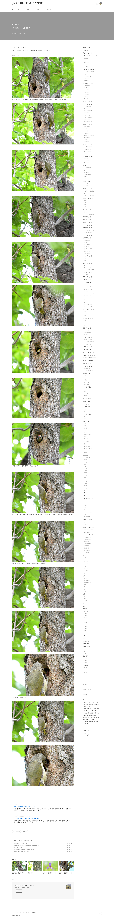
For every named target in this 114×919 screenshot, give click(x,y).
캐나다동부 (86, 80)
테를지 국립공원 (87, 332)
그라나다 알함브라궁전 (89, 270)
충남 (85, 416)
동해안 (85, 380)
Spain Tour (96, 704)
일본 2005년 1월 (87, 349)
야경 (84, 522)
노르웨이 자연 (87, 172)
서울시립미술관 (87, 434)
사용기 (84, 638)
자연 (85, 260)
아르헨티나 (86, 133)
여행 (95, 711)
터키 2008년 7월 (87, 282)
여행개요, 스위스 (87, 58)
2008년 (85, 488)
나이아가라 (86, 78)
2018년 (85, 466)
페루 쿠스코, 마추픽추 (89, 135)
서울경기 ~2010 (87, 582)
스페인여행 (85, 704)
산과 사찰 (85, 576)
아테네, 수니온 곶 (88, 121)
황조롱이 (86, 562)
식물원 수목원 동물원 (88, 535)
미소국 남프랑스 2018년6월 (90, 56)
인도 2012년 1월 (87, 238)
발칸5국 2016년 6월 (88, 83)
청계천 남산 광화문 (87, 512)
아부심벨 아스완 (87, 344)
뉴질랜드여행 (93, 713)
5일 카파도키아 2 (87, 298)
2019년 (85, 464)
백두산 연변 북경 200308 (89, 355)
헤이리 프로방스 (87, 532)
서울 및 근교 (86, 421)
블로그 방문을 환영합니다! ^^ (22, 887)
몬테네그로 (86, 94)
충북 (85, 418)
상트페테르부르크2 (88, 147)
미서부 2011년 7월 (87, 256)
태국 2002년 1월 (87, 363)
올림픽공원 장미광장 (94, 708)
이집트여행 (85, 721)
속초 (85, 378)
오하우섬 (86, 184)
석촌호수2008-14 (88, 448)
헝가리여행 (91, 719)
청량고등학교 (86, 641)
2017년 (85, 468)
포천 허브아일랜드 (88, 543)
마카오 (85, 313)
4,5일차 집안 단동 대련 (89, 195)
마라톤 (85, 500)
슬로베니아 (86, 88)
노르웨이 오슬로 (87, 174)
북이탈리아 (86, 62)
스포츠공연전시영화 (88, 498)
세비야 (85, 265)
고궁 (85, 436)
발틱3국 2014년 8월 (88, 156)
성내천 (85, 452)
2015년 (85, 473)
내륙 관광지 (86, 384)
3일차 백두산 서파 (88, 193)
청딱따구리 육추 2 (18, 847)
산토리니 (86, 108)
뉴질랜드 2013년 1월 (88, 198)
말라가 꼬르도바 (87, 267)
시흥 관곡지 (86, 546)
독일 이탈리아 (87, 368)
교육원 (85, 600)
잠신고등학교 (86, 656)
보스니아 (86, 96)
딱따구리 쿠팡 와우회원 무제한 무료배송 (26, 819)
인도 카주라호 (87, 251)
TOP (100, 913)
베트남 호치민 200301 (88, 360)
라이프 (84, 635)
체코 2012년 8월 (87, 219)
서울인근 (86, 578)
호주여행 (91, 721)
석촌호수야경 (86, 717)
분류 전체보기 (86, 47)
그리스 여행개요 (87, 106)
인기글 (89, 689)
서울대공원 (86, 548)
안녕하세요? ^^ (87, 50)
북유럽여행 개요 (87, 168)
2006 (85, 653)
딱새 (85, 566)
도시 (85, 258)
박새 (85, 557)
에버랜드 (86, 396)
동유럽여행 (85, 719)
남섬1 (85, 207)
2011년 (85, 481)
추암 (85, 375)
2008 (85, 649)
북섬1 (85, 202)
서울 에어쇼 (86, 525)
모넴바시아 (86, 113)
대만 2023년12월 (87, 53)
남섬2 (85, 205)
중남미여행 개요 (87, 126)
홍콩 (85, 311)
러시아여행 (90, 711)
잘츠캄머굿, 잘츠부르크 (89, 230)
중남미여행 (91, 706)
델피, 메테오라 (87, 119)
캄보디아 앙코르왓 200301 (89, 358)
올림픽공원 (85, 455)
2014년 (85, 475)
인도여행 (85, 711)
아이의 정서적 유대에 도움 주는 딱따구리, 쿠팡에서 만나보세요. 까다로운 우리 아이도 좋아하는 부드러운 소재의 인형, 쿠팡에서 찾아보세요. (42, 822)
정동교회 (86, 439)
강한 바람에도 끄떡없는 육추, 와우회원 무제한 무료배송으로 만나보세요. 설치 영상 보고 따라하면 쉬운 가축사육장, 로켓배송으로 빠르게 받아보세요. (42, 809)
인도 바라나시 (87, 253)
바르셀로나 (86, 274)
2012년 (85, 479)
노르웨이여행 (86, 708)
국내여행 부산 (86, 401)
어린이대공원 (87, 550)
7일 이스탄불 (87, 302)
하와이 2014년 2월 (87, 181)
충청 (85, 591)
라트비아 (86, 158)
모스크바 (86, 153)
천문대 (84, 573)
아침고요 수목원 (87, 537)
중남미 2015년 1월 (87, 124)
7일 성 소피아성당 (88, 304)
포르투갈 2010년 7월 (88, 279)
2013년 (85, 477)
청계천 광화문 (87, 516)
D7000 (97, 717)
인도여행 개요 (87, 240)
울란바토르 (86, 330)
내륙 (85, 391)
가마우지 (86, 570)
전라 (85, 589)
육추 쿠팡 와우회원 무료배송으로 (24, 806)
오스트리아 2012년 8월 (88, 228)
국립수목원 (86, 552)
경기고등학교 (86, 644)
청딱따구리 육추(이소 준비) (20, 843)
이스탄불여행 (86, 713)
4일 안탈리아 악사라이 (89, 293)
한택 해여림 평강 (87, 539)
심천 (85, 316)
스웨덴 (85, 176)
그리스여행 (92, 717)
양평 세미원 (86, 541)
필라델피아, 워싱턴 (88, 76)
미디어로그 (29, 9)
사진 (98, 713)
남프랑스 (86, 64)
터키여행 (97, 706)
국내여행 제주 (86, 404)
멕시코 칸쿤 (86, 142)
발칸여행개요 (87, 85)
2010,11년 (86, 660)
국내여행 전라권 (87, 407)
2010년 (85, 483)
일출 (84, 493)
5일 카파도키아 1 (87, 295)
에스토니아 (86, 163)
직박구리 (86, 568)
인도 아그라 (86, 246)
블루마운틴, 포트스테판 (89, 214)
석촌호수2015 (87, 446)
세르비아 (86, 98)
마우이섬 (86, 186)
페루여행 (91, 704)
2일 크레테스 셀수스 (88, 287)
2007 (85, 651)
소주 (85, 325)
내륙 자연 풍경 (87, 382)
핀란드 (85, 178)
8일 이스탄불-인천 (88, 306)
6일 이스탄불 (87, 300)
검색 (97, 3)
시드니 (85, 212)
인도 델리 (86, 242)
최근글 (84, 689)
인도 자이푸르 (87, 244)
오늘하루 (85, 606)
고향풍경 (85, 609)
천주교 (84, 594)
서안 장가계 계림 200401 (89, 352)
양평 (85, 423)
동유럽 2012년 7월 (87, 235)
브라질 (85, 129)
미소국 (85, 60)
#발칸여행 (97, 719)
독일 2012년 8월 (87, 217)
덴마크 (85, 170)
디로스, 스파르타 (87, 115)
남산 (85, 514)
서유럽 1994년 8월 (87, 366)
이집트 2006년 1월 (87, 337)
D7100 (84, 715)
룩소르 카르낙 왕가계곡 (89, 342)
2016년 (85, 470)
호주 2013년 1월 (87, 209)
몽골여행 (96, 721)
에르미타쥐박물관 (88, 151)
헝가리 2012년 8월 (87, 225)
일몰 (84, 495)
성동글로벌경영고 (87, 646)
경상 (85, 587)
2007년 (85, 490)
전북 (85, 409)
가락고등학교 (86, 665)
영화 (85, 509)
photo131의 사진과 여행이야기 (27, 3)
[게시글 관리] (19, 831)
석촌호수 (86, 444)
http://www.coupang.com (21, 804)
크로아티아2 (86, 92)
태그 (19, 9)
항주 (85, 323)
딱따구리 (20, 840)
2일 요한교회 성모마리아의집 (90, 289)
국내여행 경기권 (87, 387)
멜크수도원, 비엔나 (88, 232)
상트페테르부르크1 (88, 149)
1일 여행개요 (87, 285)
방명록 (49, 9)
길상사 (85, 432)
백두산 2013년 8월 (87, 188)
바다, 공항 (86, 393)
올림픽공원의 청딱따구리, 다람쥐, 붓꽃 (23, 849)
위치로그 (39, 9)
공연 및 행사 (86, 505)
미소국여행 (85, 702)
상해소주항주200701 (88, 318)
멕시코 (85, 139)
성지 (85, 598)
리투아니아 (86, 160)
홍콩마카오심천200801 (88, 309)
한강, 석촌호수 (86, 441)
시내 (85, 426)
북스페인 (86, 67)
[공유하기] (17, 831)
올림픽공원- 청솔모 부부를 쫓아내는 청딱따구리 (25, 845)
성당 (85, 596)
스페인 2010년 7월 (87, 263)
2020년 (85, 462)
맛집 (84, 603)
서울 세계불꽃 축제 (87, 519)
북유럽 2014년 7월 (87, 165)
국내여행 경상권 (87, 398)
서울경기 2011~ (87, 580)
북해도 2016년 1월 (87, 101)
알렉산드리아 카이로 (88, 340)
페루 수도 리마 (87, 137)
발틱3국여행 (85, 706)
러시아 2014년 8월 (87, 144)
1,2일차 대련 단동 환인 (89, 191)
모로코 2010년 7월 (87, 277)
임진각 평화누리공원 (88, 530)
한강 (85, 450)
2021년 (85, 460)
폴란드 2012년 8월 (87, 222)
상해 (85, 321)
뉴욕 (85, 74)
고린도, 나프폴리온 (88, 111)
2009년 (85, 486)
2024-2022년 (87, 457)
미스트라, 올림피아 (88, 117)
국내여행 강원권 (87, 373)
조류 (15, 840)
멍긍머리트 (86, 334)
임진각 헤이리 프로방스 (88, 527)
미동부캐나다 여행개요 (89, 72)
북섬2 (85, 200)
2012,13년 (86, 662)
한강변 (85, 428)
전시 (85, 507)
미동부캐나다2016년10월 (89, 69)
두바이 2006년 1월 (87, 347)
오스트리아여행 (92, 715)
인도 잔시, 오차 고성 (88, 249)
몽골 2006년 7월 (87, 328)
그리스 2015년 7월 (87, 104)
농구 (85, 503)
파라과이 (86, 131)
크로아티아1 (86, 90)
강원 (85, 584)
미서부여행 (85, 724)
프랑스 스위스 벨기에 (88, 370)
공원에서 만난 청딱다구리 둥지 (21, 851)
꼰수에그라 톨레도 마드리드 (90, 272)
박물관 (85, 389)
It (87, 715)
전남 (85, 411)
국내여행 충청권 (87, 414)
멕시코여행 (97, 702)
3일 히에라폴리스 (88, 291)
